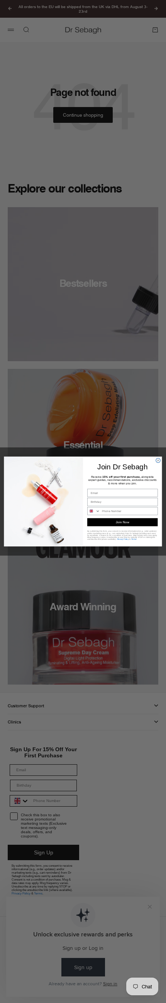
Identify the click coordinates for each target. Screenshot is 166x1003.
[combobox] (94, 511)
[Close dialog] (158, 460)
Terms (134, 539)
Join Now (122, 522)
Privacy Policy (123, 539)
